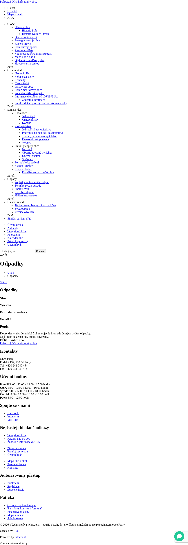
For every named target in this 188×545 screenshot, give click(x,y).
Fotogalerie (13, 234)
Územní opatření (31, 155)
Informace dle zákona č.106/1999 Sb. (36, 96)
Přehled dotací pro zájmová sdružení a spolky (41, 103)
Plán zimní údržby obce (28, 89)
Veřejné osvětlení (25, 211)
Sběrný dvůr (22, 188)
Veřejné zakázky (24, 76)
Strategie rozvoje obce (27, 40)
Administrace (15, 518)
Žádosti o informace (33, 99)
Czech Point (22, 83)
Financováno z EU (18, 511)
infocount (20, 537)
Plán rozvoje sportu (26, 47)
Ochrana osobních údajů (21, 505)
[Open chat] (179, 536)
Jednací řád (28, 116)
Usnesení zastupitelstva (35, 139)
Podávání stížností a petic (29, 93)
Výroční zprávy (24, 165)
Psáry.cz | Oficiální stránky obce (18, 1)
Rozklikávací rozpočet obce (38, 172)
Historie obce (22, 27)
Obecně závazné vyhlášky (37, 152)
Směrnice (27, 159)
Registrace (13, 486)
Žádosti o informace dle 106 (23, 441)
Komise (26, 122)
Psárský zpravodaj (17, 241)
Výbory (26, 142)
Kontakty (20, 80)
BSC (16, 530)
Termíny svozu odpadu (28, 185)
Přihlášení (13, 483)
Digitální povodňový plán (29, 60)
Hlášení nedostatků (26, 195)
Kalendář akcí (15, 238)
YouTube (12, 419)
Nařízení (27, 149)
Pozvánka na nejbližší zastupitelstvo (43, 132)
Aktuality (12, 228)
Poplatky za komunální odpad (32, 182)
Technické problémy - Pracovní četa (35, 205)
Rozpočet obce (23, 169)
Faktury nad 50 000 (18, 438)
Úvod (10, 272)
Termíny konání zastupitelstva (39, 136)
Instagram (13, 416)
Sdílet (3, 282)
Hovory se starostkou (27, 63)
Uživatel (12, 11)
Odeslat (40, 251)
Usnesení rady (30, 119)
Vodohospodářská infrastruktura (33, 53)
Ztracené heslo (15, 489)
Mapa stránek (15, 14)
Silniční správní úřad (19, 218)
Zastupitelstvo (23, 126)
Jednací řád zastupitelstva (36, 129)
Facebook (13, 413)
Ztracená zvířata (24, 50)
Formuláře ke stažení (27, 162)
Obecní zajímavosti (26, 37)
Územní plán (22, 73)
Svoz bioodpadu (24, 192)
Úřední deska (15, 224)
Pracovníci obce (24, 86)
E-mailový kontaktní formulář (24, 508)
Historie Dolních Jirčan (35, 33)
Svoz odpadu (22, 208)
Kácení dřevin (23, 43)
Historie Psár (29, 30)
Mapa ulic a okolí (25, 56)
